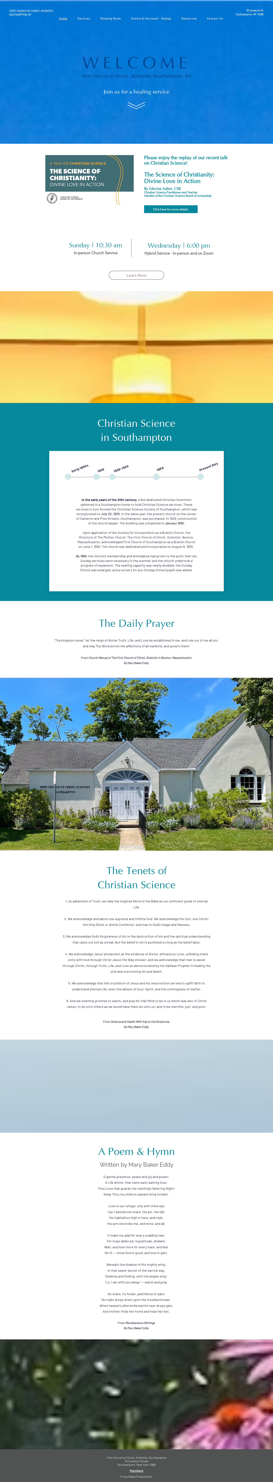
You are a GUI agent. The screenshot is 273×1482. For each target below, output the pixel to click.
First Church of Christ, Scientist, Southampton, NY (136, 75)
